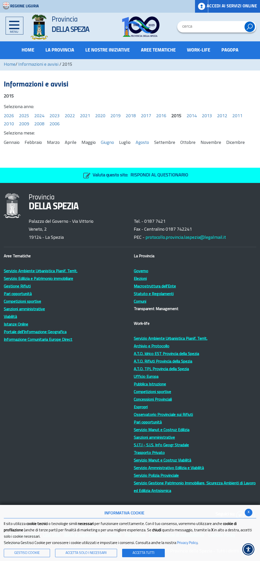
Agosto (142, 143)
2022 (70, 116)
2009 (24, 124)
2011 (237, 116)
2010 (9, 124)
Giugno (107, 143)
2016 (161, 116)
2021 (85, 116)
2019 (115, 116)
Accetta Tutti (143, 553)
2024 (39, 116)
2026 (9, 116)
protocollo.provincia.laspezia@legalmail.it (185, 237)
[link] (141, 27)
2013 (207, 116)
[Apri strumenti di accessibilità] (248, 549)
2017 (146, 116)
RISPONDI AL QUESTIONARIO (159, 175)
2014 (192, 116)
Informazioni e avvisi (38, 64)
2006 (55, 124)
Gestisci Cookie (27, 553)
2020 (100, 116)
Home (9, 64)
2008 (39, 124)
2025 (24, 116)
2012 (222, 116)
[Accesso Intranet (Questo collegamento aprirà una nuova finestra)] (201, 6)
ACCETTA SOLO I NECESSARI (86, 553)
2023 (55, 116)
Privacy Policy (187, 543)
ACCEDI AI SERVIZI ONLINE (232, 6)
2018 (131, 116)
